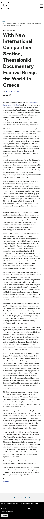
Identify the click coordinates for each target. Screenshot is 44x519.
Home (3, 21)
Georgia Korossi (13, 91)
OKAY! (4, 516)
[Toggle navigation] (41, 5)
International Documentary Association (5, 5)
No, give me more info (7, 511)
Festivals (6, 481)
